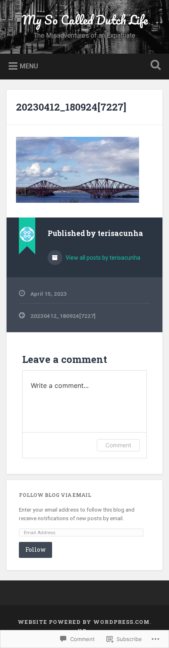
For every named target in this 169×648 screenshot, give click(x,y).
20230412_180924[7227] (71, 106)
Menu (29, 66)
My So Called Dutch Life (85, 20)
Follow (35, 549)
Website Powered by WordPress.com (84, 622)
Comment (118, 445)
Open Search (153, 66)
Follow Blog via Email (55, 495)
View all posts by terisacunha (102, 257)
